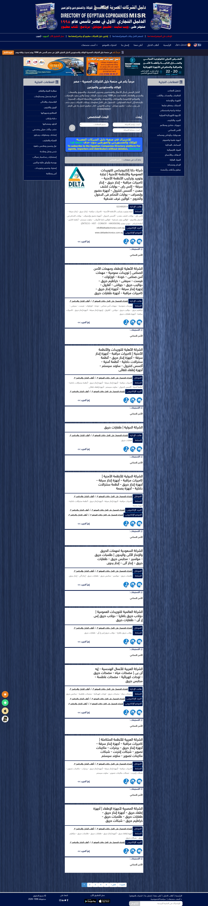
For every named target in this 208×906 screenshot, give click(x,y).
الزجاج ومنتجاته (174, 165)
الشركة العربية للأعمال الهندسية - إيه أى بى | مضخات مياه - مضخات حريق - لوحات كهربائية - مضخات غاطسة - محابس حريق (118, 675)
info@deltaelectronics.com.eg (111, 228)
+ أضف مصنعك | (174, 899)
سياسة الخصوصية (158, 899)
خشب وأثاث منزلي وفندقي (45, 129)
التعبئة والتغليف (50, 140)
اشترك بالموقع (109, 45)
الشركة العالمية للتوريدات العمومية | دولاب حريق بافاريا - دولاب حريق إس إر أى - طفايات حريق (118, 616)
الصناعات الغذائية (173, 145)
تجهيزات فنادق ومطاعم (170, 125)
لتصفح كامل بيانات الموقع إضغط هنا (127, 36)
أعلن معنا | (157, 896)
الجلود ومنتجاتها (50, 124)
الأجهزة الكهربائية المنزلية (170, 115)
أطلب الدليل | (167, 896)
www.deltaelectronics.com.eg (109, 233)
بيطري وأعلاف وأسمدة (171, 170)
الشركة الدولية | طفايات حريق (123, 428)
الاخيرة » (122, 885)
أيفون (38, 36)
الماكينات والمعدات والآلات (169, 95)
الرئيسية (167, 45)
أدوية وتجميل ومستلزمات (45, 96)
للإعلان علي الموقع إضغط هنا (159, 36)
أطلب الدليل (153, 45)
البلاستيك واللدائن (48, 102)
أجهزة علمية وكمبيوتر (172, 140)
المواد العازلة (175, 160)
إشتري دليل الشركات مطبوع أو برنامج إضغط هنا (88, 36)
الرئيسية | (178, 896)
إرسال (133, 903)
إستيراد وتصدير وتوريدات (46, 168)
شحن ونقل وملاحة (48, 151)
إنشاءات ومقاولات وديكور (45, 135)
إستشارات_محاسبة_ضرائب (45, 157)
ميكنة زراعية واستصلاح (170, 110)
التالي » (113, 885)
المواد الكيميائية (174, 150)
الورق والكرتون (50, 107)
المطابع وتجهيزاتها (49, 113)
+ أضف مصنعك (89, 45)
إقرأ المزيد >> (84, 241)
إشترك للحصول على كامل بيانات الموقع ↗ (110, 301)
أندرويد (46, 36)
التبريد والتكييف (174, 120)
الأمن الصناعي (174, 130)
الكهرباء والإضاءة (173, 100)
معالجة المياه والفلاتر (47, 91)
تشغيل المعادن (174, 90)
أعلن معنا (138, 45)
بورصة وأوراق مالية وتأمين (45, 162)
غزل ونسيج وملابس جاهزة (45, 146)
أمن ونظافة (51, 173)
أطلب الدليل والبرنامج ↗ (79, 301)
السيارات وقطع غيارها (171, 105)
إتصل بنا (125, 45)
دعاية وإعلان (51, 118)
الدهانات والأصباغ (173, 155)
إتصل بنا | (148, 896)
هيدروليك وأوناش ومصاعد (169, 135)
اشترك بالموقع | (135, 896)
